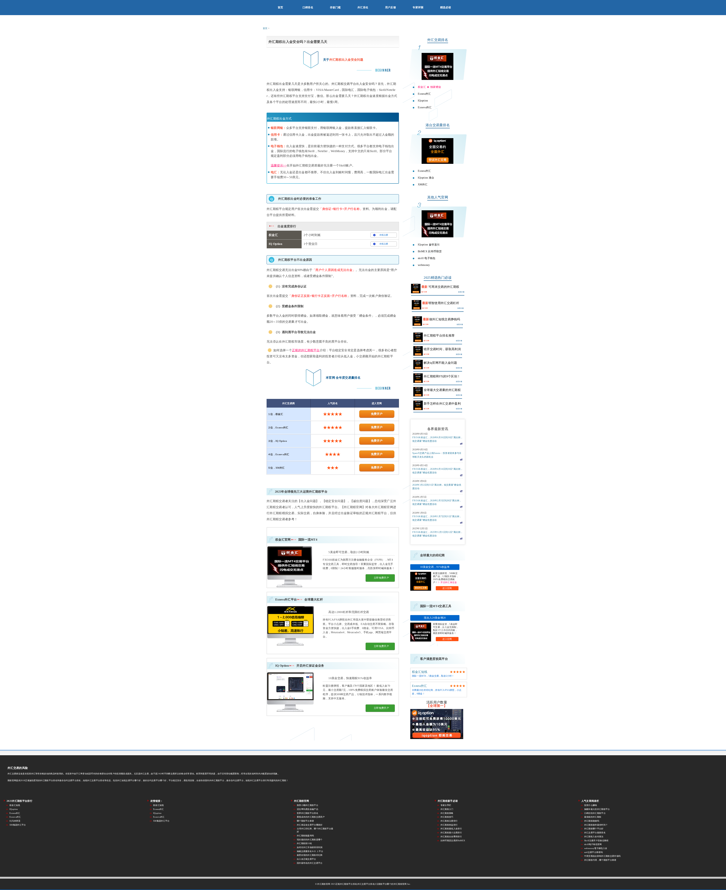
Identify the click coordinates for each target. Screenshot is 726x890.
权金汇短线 (419, 671)
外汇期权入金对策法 (593, 836)
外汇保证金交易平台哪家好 (310, 825)
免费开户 (376, 413)
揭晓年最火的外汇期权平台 (597, 809)
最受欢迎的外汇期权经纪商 (310, 855)
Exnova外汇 (425, 107)
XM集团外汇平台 (17, 825)
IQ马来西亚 (14, 821)
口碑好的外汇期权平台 (595, 813)
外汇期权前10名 (304, 843)
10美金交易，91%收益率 (435, 567)
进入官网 (447, 588)
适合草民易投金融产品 (307, 809)
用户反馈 (390, 7)
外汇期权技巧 (447, 817)
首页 (280, 7)
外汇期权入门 (447, 809)
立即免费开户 (381, 577)
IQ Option (299, 665)
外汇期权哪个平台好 (593, 828)
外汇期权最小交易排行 (451, 832)
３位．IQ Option (277, 441)
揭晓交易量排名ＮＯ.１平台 (310, 851)
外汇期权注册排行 (449, 821)
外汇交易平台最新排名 (595, 832)
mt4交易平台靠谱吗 (593, 852)
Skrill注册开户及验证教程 (596, 840)
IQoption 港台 (426, 177)
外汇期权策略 (447, 813)
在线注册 (383, 235)
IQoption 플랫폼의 (429, 244)
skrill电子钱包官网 (593, 844)
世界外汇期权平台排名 (307, 813)
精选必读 (445, 7)
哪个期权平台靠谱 (305, 821)
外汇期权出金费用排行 (451, 836)
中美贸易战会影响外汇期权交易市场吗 (602, 856)
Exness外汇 (424, 93)
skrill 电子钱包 (426, 258)
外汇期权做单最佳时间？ (596, 825)
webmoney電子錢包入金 (595, 848)
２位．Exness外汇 (278, 427)
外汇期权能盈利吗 (305, 835)
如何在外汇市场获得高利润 (310, 847)
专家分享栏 (446, 805)
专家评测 (418, 7)
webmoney (424, 264)
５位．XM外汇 (276, 467)
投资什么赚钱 (590, 805)
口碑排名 (307, 7)
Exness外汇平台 (299, 599)
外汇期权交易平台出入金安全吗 (353, 83)
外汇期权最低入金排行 (451, 828)
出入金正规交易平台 (306, 859)
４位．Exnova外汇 (278, 454)
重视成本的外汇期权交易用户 (311, 817)
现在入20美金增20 (435, 617)
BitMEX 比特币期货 (430, 251)
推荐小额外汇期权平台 (307, 805)
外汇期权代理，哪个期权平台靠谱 (600, 860)
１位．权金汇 (275, 414)
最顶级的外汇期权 (592, 817)
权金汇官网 (296, 539)
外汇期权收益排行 (449, 825)
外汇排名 (363, 7)
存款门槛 (335, 7)
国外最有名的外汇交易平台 (310, 863)
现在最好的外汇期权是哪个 (310, 839)
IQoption (423, 100)
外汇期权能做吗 (591, 821)
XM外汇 (422, 184)
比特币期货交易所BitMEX (453, 840)
